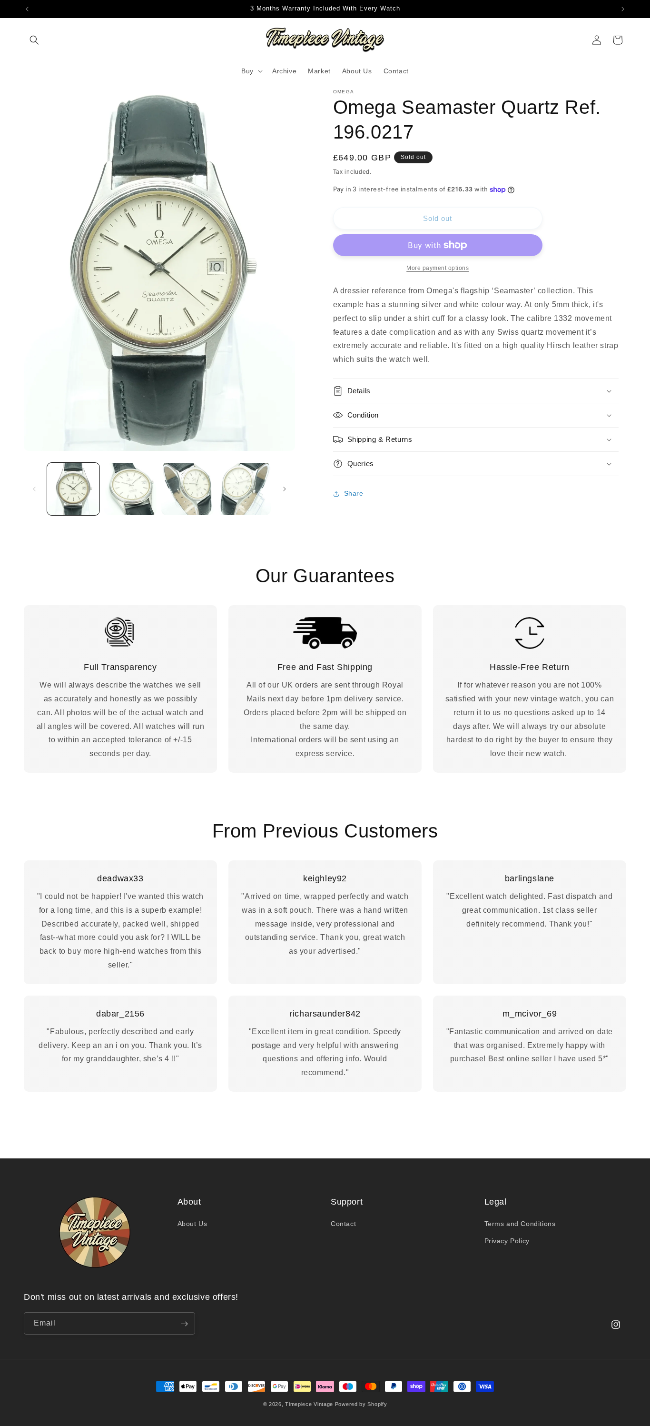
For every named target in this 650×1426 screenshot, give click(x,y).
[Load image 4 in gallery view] (244, 489)
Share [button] (354, 493)
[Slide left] (34, 489)
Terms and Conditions (520, 1224)
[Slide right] (284, 489)
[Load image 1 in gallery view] (73, 489)
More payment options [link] (437, 268)
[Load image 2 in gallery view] (130, 489)
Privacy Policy (507, 1241)
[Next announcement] (622, 9)
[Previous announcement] (27, 9)
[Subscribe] (184, 1324)
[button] (34, 40)
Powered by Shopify (361, 1404)
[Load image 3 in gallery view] (187, 489)
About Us (192, 1224)
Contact (343, 1224)
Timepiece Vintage (309, 1404)
